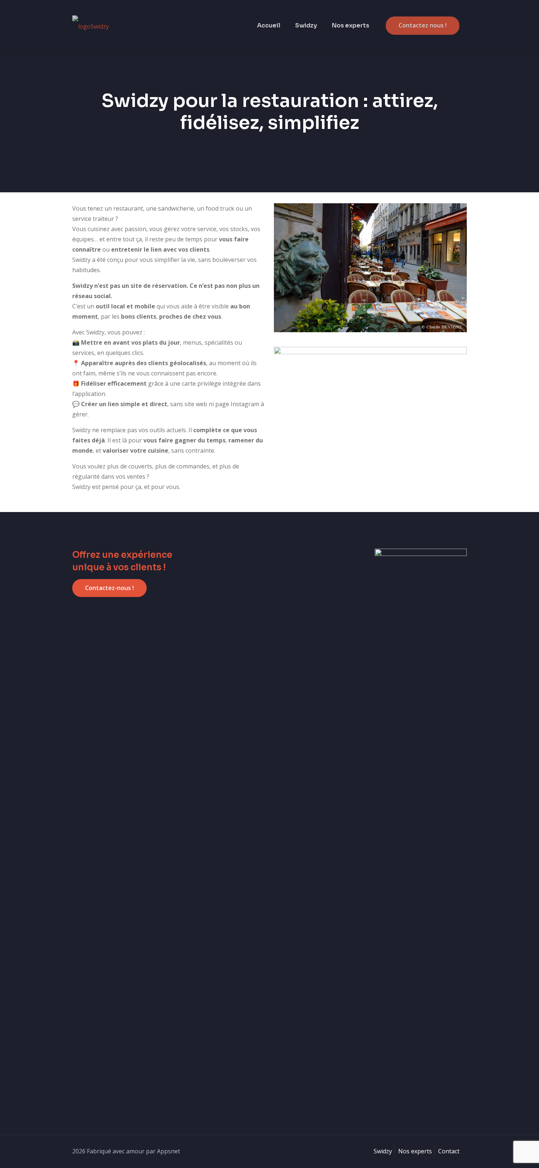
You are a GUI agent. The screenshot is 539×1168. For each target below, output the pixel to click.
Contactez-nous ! (109, 588)
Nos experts (415, 1151)
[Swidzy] (90, 25)
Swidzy (383, 1151)
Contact (448, 1151)
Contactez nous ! (423, 25)
